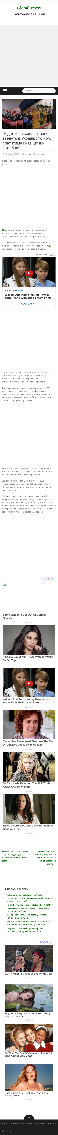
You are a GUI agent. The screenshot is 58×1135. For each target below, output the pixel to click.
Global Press (29, 8)
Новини (40, 154)
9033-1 (50, 245)
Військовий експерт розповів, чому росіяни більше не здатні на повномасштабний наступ (45, 857)
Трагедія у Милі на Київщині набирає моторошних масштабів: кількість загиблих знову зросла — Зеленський (30, 897)
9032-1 (22, 242)
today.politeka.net (37, 236)
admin (28, 154)
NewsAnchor (47, 1123)
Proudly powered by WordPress (17, 1123)
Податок (6, 230)
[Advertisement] (29, 56)
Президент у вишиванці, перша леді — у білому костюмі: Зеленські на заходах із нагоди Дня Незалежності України (30, 907)
